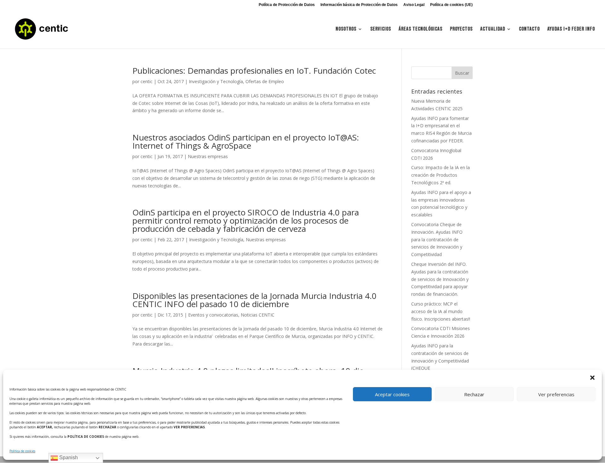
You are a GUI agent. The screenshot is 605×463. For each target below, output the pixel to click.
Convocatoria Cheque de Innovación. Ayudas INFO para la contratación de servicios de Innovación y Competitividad (437, 239)
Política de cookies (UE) (451, 5)
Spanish (68, 457)
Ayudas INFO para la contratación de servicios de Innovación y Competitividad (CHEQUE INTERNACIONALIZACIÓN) (440, 361)
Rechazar (474, 394)
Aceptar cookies (392, 394)
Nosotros (346, 29)
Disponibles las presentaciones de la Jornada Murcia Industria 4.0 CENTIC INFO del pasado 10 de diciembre (254, 300)
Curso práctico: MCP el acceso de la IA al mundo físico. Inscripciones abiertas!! (440, 311)
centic (147, 81)
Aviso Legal (413, 5)
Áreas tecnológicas (420, 29)
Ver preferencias (556, 394)
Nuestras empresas (208, 156)
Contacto (529, 29)
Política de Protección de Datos (287, 5)
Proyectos (461, 29)
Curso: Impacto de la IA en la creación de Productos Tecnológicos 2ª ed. (440, 175)
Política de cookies (22, 451)
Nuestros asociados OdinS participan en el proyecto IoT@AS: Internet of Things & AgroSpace (245, 141)
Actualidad (492, 29)
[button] (592, 377)
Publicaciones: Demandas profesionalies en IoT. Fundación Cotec (254, 70)
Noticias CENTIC (257, 315)
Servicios (380, 29)
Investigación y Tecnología (216, 81)
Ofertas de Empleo (264, 81)
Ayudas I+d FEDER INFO (571, 29)
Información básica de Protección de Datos (359, 5)
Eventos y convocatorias (213, 315)
